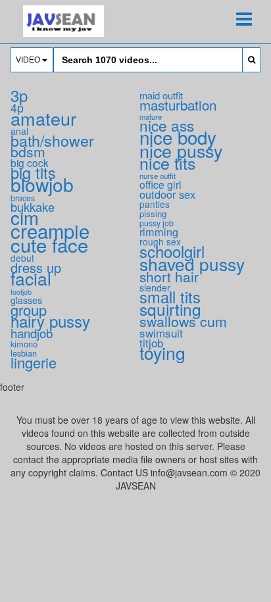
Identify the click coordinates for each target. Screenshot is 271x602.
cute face (49, 244)
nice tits (167, 162)
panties (154, 204)
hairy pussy (50, 320)
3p (19, 95)
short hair (169, 276)
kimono (24, 344)
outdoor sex (167, 194)
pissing (152, 213)
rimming (158, 231)
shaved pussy (192, 263)
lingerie (34, 362)
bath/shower (52, 140)
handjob (32, 332)
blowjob (42, 184)
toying (162, 352)
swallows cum (183, 321)
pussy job (156, 223)
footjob (21, 292)
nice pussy (180, 150)
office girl (160, 184)
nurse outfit (157, 175)
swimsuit (161, 332)
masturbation (177, 104)
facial (31, 278)
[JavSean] (63, 21)
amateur (43, 118)
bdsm (28, 151)
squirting (170, 308)
